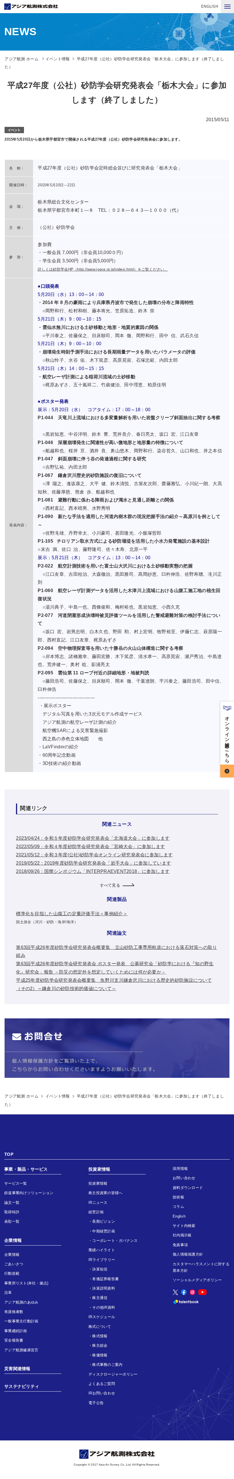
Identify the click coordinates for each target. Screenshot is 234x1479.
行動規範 (11, 1273)
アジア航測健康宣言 (21, 1350)
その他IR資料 (103, 1307)
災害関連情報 (17, 1368)
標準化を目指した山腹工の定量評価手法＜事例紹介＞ (71, 913)
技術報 (178, 1197)
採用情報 (180, 1168)
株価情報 (99, 1355)
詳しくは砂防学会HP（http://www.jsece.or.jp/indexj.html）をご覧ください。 (103, 269)
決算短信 (99, 1269)
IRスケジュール (101, 1317)
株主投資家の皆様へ (105, 1193)
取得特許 (11, 1212)
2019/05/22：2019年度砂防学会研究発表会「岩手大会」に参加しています (93, 863)
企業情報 (13, 1240)
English (179, 1216)
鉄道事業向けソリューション (28, 1193)
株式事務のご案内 (107, 1364)
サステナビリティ (21, 1386)
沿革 (8, 1292)
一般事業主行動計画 (21, 1321)
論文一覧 (11, 1202)
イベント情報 (57, 59)
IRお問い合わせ (101, 1393)
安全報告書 (13, 1340)
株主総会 (99, 1345)
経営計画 (96, 1212)
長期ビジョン (103, 1221)
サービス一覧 (15, 1183)
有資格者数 (13, 1312)
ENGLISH (209, 6)
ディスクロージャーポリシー (113, 1374)
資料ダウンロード (188, 1188)
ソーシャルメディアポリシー (197, 1280)
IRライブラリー (101, 1260)
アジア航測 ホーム (21, 1096)
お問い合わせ (184, 1178)
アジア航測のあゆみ (21, 1302)
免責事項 (180, 1245)
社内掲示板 (182, 1235)
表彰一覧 (11, 1221)
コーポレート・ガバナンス (115, 1240)
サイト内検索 (184, 1226)
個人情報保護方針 (188, 1254)
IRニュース (98, 1202)
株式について (99, 1326)
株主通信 (99, 1298)
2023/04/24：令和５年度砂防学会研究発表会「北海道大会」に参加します (93, 838)
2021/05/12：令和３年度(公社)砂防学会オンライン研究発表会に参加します (94, 854)
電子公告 (96, 1403)
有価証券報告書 (105, 1279)
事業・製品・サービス (26, 1169)
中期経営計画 (103, 1231)
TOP (8, 1154)
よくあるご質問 (101, 1384)
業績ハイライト (101, 1250)
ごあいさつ (13, 1264)
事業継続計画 (15, 1331)
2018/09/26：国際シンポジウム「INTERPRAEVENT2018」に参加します (93, 871)
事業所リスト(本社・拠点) (26, 1283)
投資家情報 (99, 1169)
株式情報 (99, 1336)
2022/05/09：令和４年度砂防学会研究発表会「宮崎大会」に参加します (90, 846)
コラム (178, 1206)
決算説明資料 (103, 1288)
